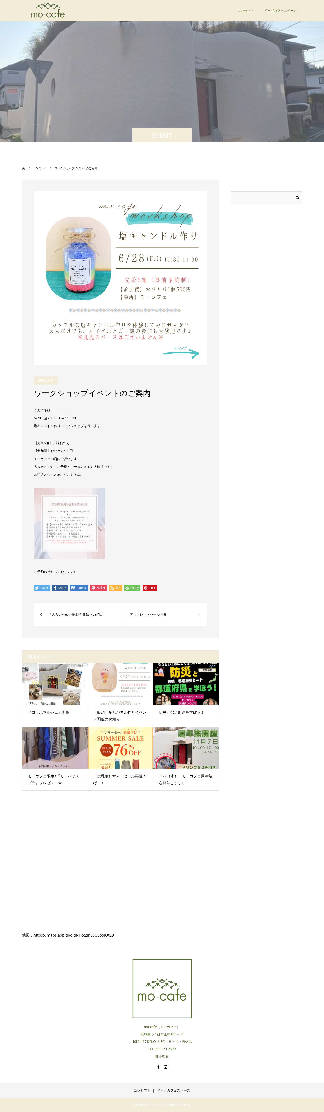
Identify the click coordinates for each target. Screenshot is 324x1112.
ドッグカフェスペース (280, 10)
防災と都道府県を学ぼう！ (181, 712)
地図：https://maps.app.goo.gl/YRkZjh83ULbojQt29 (68, 935)
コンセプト (245, 10)
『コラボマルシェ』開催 (48, 712)
